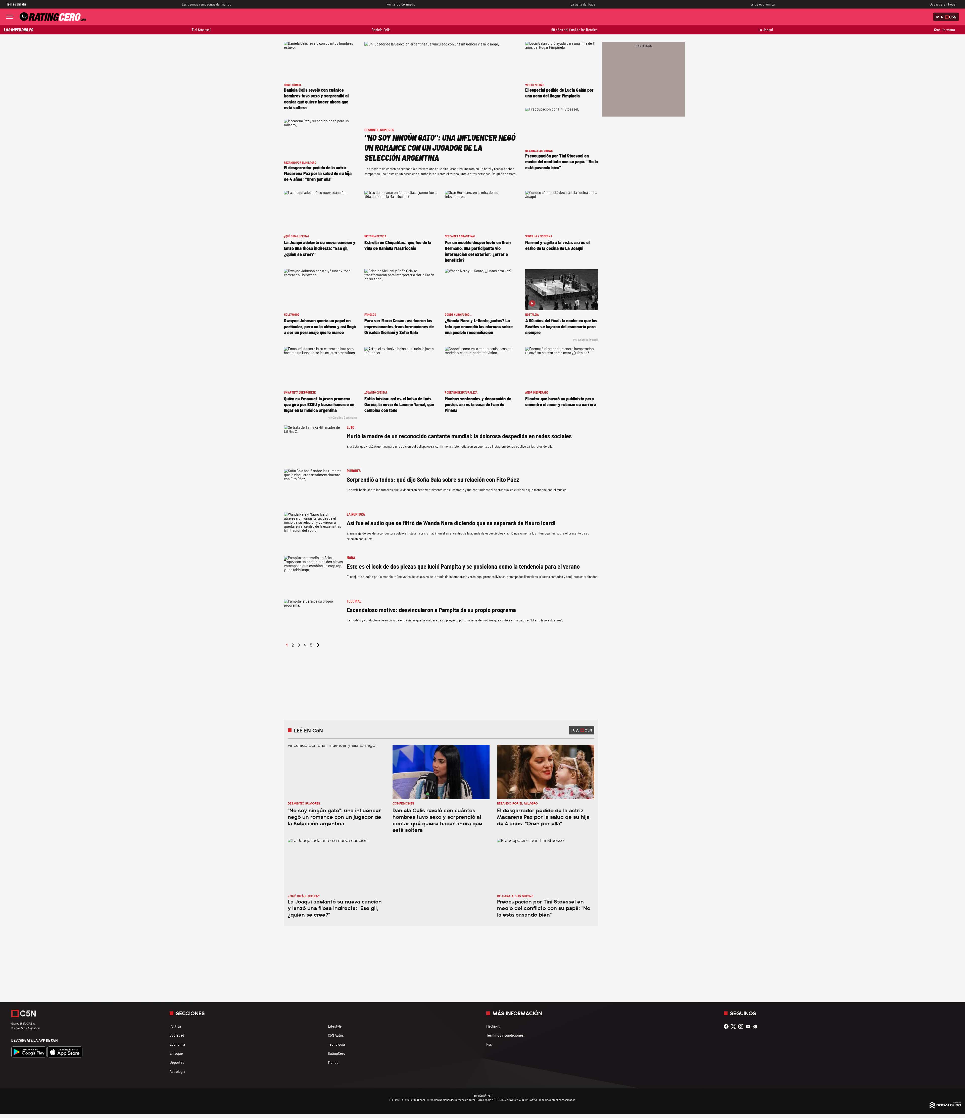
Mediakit (493, 1026)
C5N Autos (336, 1035)
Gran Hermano (944, 30)
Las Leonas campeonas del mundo (206, 4)
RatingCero (336, 1053)
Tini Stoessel (201, 30)
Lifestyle (335, 1026)
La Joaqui (765, 30)
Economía (177, 1044)
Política (175, 1026)
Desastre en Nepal (943, 4)
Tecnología (336, 1044)
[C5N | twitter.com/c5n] (734, 1026)
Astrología (177, 1071)
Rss (489, 1044)
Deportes (177, 1062)
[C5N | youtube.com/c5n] (749, 1026)
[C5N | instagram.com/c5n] (742, 1026)
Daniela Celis (381, 30)
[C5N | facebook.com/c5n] (727, 1026)
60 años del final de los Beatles (574, 30)
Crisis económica (762, 4)
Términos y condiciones (505, 1035)
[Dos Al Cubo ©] (945, 1106)
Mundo (333, 1062)
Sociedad (177, 1035)
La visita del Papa (582, 4)
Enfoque (176, 1053)
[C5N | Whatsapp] (756, 1026)
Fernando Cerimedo (401, 4)
